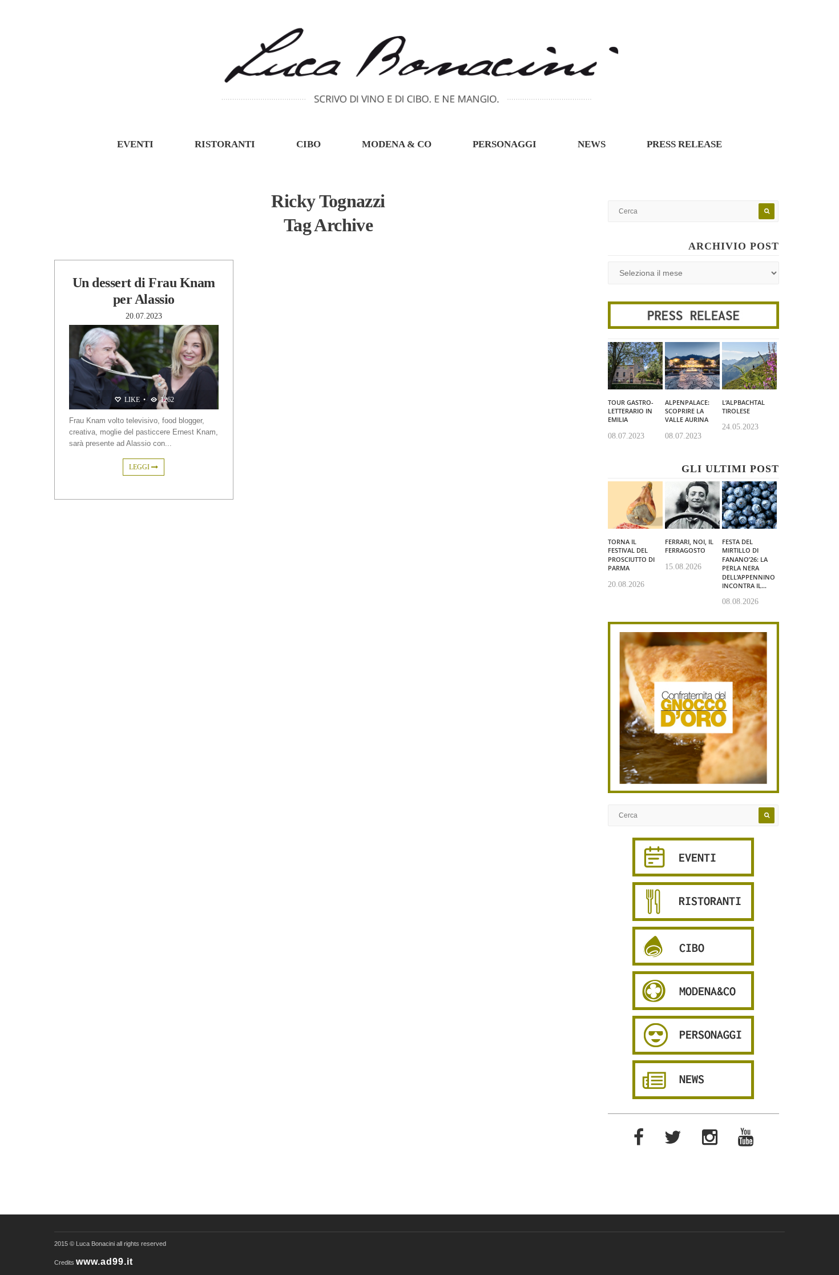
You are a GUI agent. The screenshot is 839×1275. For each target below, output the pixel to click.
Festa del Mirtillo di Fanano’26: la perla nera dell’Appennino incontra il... (748, 563)
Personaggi (505, 144)
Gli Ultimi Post (730, 468)
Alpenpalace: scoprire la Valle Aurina (687, 411)
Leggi (140, 467)
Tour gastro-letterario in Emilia (631, 411)
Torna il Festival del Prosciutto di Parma (631, 554)
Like (131, 400)
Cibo (308, 144)
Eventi (135, 144)
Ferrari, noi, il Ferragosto (689, 545)
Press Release (684, 144)
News (592, 144)
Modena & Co (396, 144)
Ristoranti (225, 144)
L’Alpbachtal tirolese (743, 406)
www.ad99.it (104, 1261)
